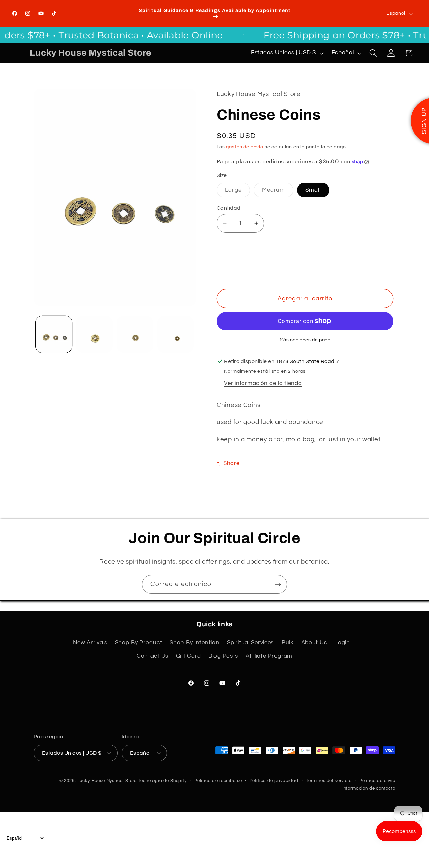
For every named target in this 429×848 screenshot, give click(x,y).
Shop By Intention (194, 643)
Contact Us (152, 656)
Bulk (288, 643)
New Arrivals (90, 643)
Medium (277, 192)
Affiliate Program (269, 656)
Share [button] (231, 463)
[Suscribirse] (278, 584)
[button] (17, 53)
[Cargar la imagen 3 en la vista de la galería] (135, 334)
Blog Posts (223, 656)
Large (237, 192)
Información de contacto (368, 788)
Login (342, 643)
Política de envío (377, 780)
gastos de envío (244, 146)
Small (313, 190)
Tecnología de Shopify (162, 780)
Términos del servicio (329, 780)
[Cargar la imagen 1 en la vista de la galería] (54, 334)
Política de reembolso (218, 780)
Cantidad (229, 208)
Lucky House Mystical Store (107, 780)
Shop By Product (138, 643)
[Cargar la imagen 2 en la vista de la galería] (94, 334)
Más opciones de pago (305, 339)
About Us (314, 643)
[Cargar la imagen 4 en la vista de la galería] (175, 334)
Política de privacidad (274, 780)
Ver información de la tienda (263, 383)
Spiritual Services (250, 643)
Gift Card (188, 656)
